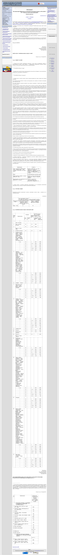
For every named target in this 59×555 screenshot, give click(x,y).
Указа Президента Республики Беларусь (37, 21)
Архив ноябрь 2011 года (43, 15)
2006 (49, 16)
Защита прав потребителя (50, 18)
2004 (52, 16)
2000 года (52, 17)
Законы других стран (6, 18)
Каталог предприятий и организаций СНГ (6, 32)
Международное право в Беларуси (7, 16)
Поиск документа (5, 24)
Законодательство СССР (6, 17)
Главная (4, 7)
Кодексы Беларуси (5, 9)
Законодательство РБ (6, 8)
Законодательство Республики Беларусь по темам (6, 34)
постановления (53, 11)
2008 (56, 15)
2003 (54, 16)
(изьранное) (49, 11)
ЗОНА (49, 19)
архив (48, 12)
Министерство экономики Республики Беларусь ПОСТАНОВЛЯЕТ (22, 24)
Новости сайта (5, 23)
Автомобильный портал (6, 49)
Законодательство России (6, 46)
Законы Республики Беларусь (7, 40)
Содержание (29, 18)
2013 (48, 15)
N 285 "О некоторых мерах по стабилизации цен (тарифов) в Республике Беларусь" (27, 22)
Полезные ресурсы (5, 21)
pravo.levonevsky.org (37, 550)
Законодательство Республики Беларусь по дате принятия (6, 36)
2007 (48, 16)
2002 (56, 16)
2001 (48, 17)
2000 (49, 17)
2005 (51, 16)
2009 (54, 15)
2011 (51, 15)
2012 (49, 15)
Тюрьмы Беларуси (5, 44)
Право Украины (5, 20)
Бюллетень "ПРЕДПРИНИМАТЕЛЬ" (50, 21)
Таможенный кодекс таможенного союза (5, 29)
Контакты (4, 22)
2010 (52, 15)
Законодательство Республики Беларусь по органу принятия (6, 39)
